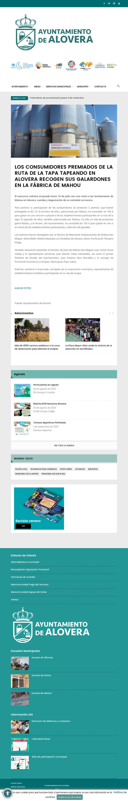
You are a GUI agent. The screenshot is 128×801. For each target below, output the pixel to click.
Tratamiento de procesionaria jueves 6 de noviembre (57, 98)
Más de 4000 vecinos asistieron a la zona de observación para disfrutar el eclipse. (37, 347)
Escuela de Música (42, 693)
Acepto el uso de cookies (69, 797)
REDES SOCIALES (18, 787)
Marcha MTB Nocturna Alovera (49, 404)
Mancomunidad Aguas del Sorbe (29, 592)
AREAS (37, 86)
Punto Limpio (66, 469)
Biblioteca (93, 469)
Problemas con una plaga (53, 474)
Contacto (100, 86)
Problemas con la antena (26, 474)
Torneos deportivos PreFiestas (49, 422)
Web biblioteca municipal (25, 562)
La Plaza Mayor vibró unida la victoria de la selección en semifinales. (88, 347)
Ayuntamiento (20, 86)
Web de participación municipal (49, 757)
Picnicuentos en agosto (46, 385)
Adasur (15, 599)
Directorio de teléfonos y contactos (51, 721)
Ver (23, 526)
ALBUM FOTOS (23, 288)
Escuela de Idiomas (42, 657)
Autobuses (80, 469)
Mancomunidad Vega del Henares (29, 584)
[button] (7, 793)
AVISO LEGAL (16, 783)
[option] (68, 98)
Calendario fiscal (41, 739)
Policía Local (21, 469)
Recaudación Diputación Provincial (30, 569)
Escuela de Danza (41, 675)
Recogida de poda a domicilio (44, 469)
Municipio (83, 86)
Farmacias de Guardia (23, 577)
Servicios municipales (58, 86)
